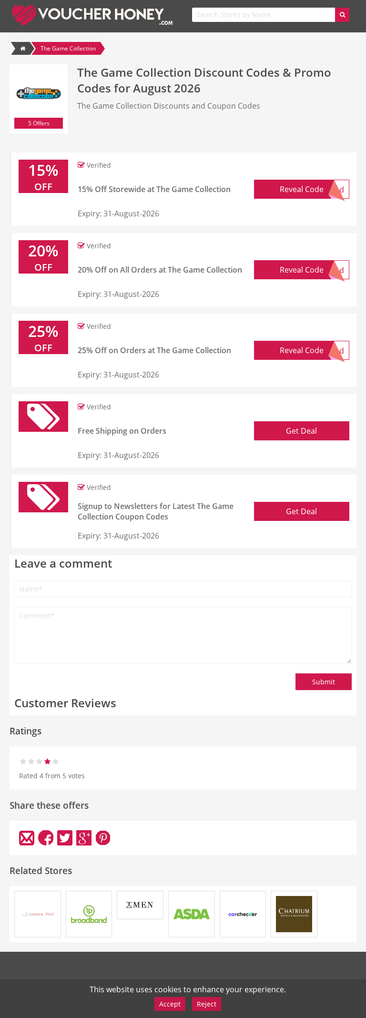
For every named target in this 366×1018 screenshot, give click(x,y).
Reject (206, 1003)
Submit (323, 681)
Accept (170, 1003)
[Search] (342, 15)
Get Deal (301, 431)
